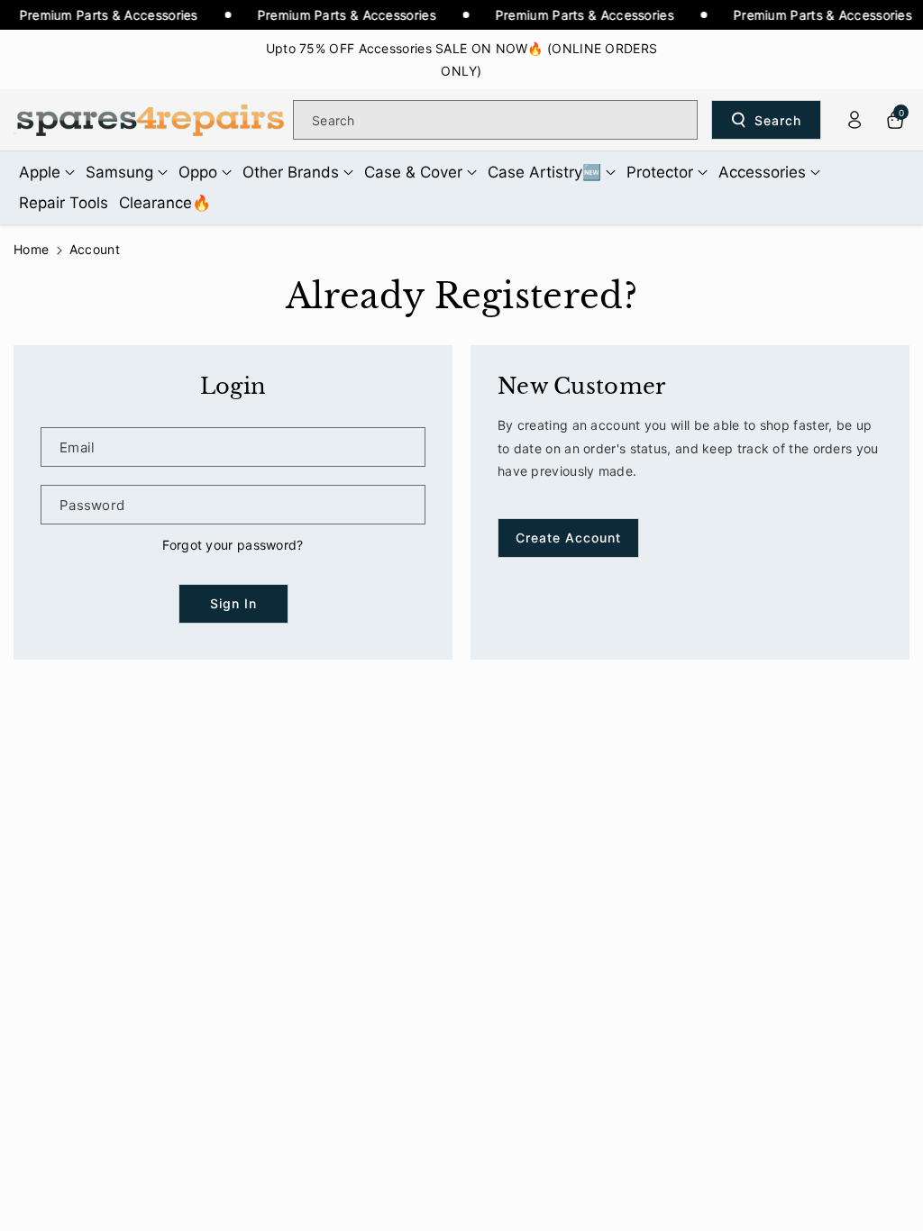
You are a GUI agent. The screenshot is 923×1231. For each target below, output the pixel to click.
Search (777, 120)
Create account (568, 537)
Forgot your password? (232, 544)
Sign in (233, 603)
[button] (47, 172)
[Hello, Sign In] (854, 120)
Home (31, 249)
